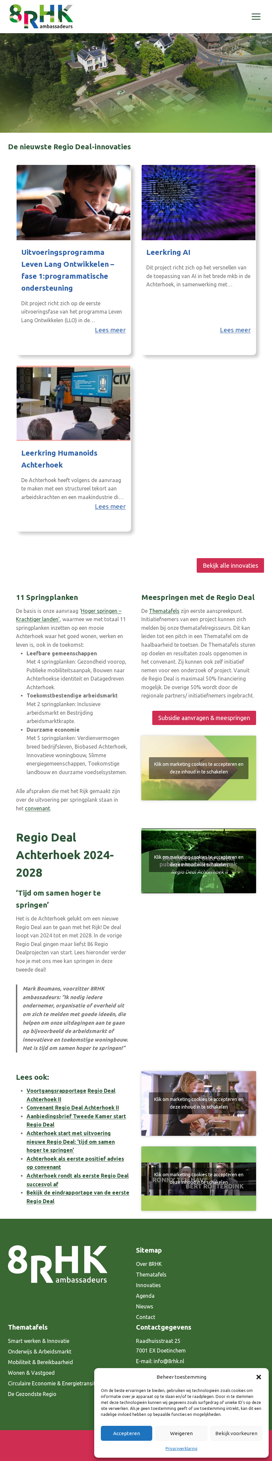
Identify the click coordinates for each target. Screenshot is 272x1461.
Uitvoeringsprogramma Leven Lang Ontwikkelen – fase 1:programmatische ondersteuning (67, 270)
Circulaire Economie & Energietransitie (54, 1383)
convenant (37, 808)
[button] (258, 1377)
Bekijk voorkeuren (236, 1433)
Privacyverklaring (181, 1448)
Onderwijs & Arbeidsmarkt (39, 1351)
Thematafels (164, 611)
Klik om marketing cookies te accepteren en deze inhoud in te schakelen (198, 768)
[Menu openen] (256, 16)
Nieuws (144, 1306)
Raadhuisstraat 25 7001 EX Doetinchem (161, 1345)
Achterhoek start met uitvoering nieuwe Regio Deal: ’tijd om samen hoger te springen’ (71, 1141)
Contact (145, 1317)
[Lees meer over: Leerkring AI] (198, 202)
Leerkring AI (168, 252)
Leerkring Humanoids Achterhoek (59, 459)
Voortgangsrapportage (56, 1091)
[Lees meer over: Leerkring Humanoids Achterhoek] (73, 403)
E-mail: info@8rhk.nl (160, 1361)
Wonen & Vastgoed (31, 1373)
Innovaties (148, 1285)
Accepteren (126, 1433)
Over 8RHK (149, 1264)
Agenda (145, 1296)
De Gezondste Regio (32, 1394)
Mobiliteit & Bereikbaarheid (40, 1362)
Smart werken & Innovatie (38, 1341)
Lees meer (110, 329)
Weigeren (181, 1433)
